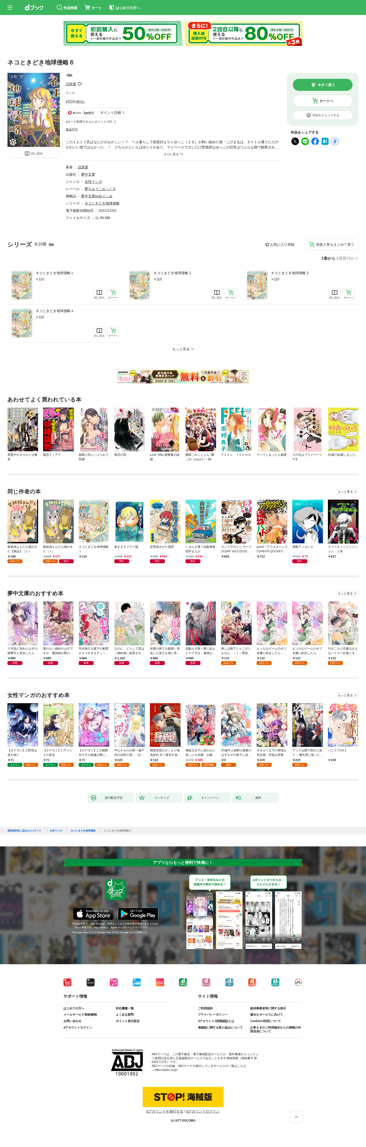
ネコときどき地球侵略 (102, 203)
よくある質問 (125, 1014)
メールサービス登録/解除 (80, 1014)
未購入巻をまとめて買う (335, 244)
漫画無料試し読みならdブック (24, 830)
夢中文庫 (88, 174)
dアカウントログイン (77, 1027)
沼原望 (71, 84)
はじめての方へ (73, 1008)
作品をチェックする (325, 115)
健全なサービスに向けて (266, 1014)
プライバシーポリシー (213, 1014)
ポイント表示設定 (128, 1021)
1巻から (328, 258)
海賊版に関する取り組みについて (220, 1027)
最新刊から (349, 258)
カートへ (326, 101)
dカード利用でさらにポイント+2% (89, 121)
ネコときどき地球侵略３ (290, 273)
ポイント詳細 (110, 113)
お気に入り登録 (282, 244)
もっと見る (345, 491)
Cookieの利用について (265, 1021)
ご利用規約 (205, 1008)
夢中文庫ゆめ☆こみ (97, 196)
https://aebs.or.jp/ (166, 1070)
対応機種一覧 (125, 1008)
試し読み (37, 153)
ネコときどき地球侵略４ (55, 311)
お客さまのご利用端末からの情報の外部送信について (275, 1029)
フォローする (79, 84)
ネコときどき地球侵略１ (55, 273)
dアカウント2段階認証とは (216, 1021)
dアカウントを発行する (164, 1111)
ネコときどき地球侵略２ (172, 273)
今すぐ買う (326, 85)
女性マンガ (93, 182)
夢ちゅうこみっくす (100, 189)
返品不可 (72, 129)
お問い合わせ (72, 1021)
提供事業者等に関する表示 (268, 1008)
